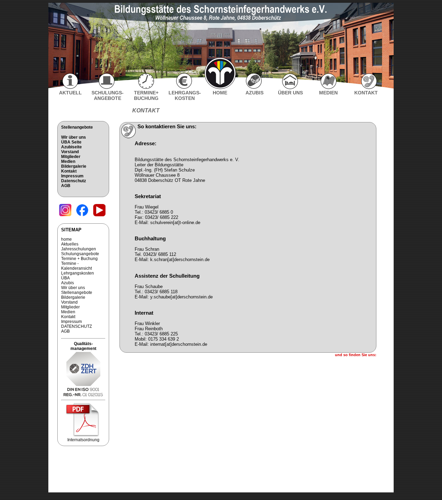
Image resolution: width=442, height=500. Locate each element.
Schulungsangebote (80, 253)
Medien (68, 161)
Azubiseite (71, 147)
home (66, 239)
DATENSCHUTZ (76, 326)
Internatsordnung (83, 439)
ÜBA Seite (71, 142)
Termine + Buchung (79, 258)
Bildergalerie (73, 166)
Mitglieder (70, 156)
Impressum (72, 176)
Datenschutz (73, 180)
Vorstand (70, 151)
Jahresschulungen (78, 249)
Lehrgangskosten (77, 273)
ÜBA (65, 278)
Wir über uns (73, 137)
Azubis (67, 282)
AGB (65, 185)
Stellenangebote (77, 127)
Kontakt (69, 171)
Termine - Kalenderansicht (76, 266)
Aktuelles (69, 244)
